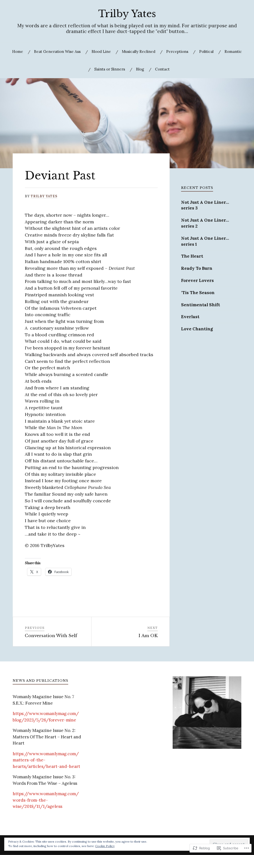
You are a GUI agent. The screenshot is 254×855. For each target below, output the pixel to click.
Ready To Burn (196, 268)
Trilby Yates (127, 14)
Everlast (190, 316)
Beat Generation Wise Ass (57, 51)
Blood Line (101, 51)
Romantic (233, 51)
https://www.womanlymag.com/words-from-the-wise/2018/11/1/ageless (46, 800)
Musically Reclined (138, 51)
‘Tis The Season (198, 292)
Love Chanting (197, 329)
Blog (140, 69)
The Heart (192, 256)
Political (206, 51)
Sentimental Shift (201, 305)
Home (17, 51)
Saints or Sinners (109, 69)
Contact (162, 69)
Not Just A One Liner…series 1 (205, 241)
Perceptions (177, 51)
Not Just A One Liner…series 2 (205, 223)
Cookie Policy (105, 846)
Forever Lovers (197, 280)
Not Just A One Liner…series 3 (205, 205)
